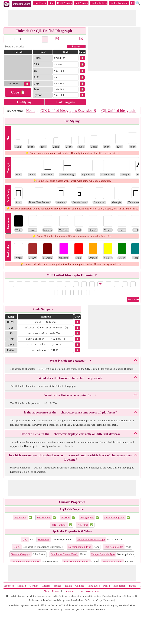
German (34, 585)
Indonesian (119, 585)
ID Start (65, 517)
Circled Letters (99, 3)
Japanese (9, 585)
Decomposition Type (79, 546)
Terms (79, 591)
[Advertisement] (72, 18)
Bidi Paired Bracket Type (91, 539)
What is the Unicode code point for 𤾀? (70, 395)
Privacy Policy (93, 591)
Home (30, 110)
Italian (68, 585)
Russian (46, 585)
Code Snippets (65, 102)
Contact (56, 591)
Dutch (132, 585)
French (57, 585)
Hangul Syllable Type (103, 554)
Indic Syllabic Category (76, 561)
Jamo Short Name (112, 561)
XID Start (82, 524)
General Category (20, 554)
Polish (106, 585)
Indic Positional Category (26, 561)
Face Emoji (40, 3)
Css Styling (24, 102)
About (46, 591)
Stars (51, 3)
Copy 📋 (18, 92)
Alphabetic (20, 517)
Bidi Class (43, 539)
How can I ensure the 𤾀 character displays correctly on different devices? (70, 434)
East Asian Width (113, 546)
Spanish (21, 585)
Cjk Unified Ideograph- (118, 110)
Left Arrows (81, 3)
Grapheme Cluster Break (64, 554)
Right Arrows (64, 3)
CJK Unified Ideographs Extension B (68, 110)
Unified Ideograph (114, 517)
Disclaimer (68, 591)
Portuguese (94, 585)
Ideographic (87, 517)
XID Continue (59, 524)
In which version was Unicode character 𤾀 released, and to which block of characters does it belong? (70, 457)
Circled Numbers (119, 3)
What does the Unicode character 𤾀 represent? (70, 378)
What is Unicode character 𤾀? (70, 361)
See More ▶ (133, 299)
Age (25, 539)
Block (17, 546)
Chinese (79, 585)
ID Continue (44, 517)
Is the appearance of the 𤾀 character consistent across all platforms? (70, 412)
